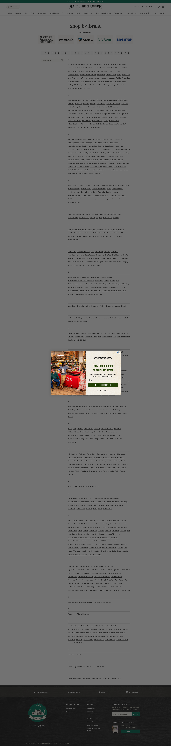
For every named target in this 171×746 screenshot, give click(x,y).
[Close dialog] (119, 353)
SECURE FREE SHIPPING (103, 385)
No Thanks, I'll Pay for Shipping (103, 391)
